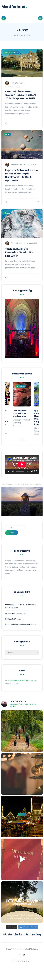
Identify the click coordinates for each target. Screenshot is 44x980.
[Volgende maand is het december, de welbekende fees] (22, 774)
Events (7, 134)
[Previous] (20, 439)
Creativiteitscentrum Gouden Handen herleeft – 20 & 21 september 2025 (21, 95)
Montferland (14, 6)
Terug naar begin (23, 961)
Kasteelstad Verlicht (13, 619)
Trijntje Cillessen (17, 83)
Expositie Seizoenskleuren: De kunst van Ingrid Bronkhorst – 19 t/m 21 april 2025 (21, 175)
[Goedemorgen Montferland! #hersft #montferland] (22, 731)
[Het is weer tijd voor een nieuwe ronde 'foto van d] (22, 902)
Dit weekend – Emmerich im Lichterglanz (20, 413)
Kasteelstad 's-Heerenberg (16, 613)
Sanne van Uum (17, 164)
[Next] (24, 439)
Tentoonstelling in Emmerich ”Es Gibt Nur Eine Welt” (19, 252)
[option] (22, 404)
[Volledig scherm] (35, 471)
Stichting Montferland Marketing (20, 680)
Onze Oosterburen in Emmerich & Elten (20, 625)
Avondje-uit (21, 386)
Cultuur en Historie (11, 53)
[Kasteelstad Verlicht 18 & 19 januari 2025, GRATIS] (22, 859)
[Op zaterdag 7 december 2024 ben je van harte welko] (22, 816)
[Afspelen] (8, 471)
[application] (22, 464)
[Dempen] (31, 471)
